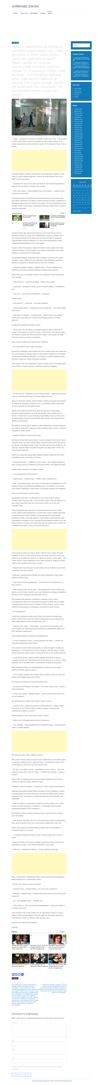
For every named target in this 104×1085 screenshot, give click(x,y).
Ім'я (13, 1040)
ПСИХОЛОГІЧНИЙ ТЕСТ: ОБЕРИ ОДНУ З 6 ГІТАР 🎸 (81, 71)
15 (88, 196)
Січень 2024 (77, 152)
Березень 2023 (78, 171)
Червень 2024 (78, 142)
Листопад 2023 (78, 156)
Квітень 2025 (78, 132)
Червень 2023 (78, 165)
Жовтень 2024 (78, 136)
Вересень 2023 (78, 160)
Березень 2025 (78, 134)
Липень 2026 (78, 111)
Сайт (13, 1058)
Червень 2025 (78, 127)
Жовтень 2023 (78, 158)
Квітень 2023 (78, 169)
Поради (42, 13)
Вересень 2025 (78, 121)
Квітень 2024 (78, 146)
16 (91, 196)
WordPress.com (67, 1081)
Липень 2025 (78, 125)
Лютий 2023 (77, 173)
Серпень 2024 (78, 138)
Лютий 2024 (77, 150)
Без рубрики (78, 88)
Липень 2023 (78, 163)
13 (82, 196)
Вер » (79, 211)
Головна (15, 13)
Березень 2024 (78, 148)
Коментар (15, 1023)
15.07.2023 (15, 42)
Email (14, 1049)
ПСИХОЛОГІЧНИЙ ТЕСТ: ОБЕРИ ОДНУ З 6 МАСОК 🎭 (81, 63)
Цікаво (50, 13)
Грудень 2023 (78, 154)
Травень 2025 (78, 129)
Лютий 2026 (77, 117)
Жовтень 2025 (78, 119)
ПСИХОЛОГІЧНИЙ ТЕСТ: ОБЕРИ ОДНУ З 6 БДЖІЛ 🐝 (81, 75)
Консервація (34, 13)
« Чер (74, 211)
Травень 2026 (78, 115)
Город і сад (24, 13)
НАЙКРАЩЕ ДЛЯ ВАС (25, 6)
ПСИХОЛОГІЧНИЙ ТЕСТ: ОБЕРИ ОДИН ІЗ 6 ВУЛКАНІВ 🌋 (81, 67)
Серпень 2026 (78, 109)
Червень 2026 (78, 113)
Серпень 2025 (78, 123)
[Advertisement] (52, 30)
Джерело (15, 927)
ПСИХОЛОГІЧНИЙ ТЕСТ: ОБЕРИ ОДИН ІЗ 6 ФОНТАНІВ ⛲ (81, 59)
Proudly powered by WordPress (40, 1081)
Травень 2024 (78, 144)
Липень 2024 (78, 140)
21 (85, 199)
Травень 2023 (78, 167)
